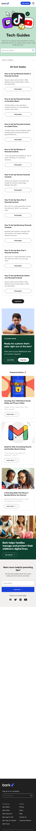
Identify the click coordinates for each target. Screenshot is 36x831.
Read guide (18, 89)
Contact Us (22, 817)
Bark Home (6, 824)
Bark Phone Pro (7, 814)
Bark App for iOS (8, 817)
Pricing (21, 807)
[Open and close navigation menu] (33, 3)
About (21, 810)
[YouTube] (25, 600)
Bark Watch (6, 807)
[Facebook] (10, 600)
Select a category (7, 60)
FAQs (20, 814)
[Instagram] (20, 600)
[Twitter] (15, 600)
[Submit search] (33, 50)
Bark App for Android (9, 820)
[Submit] (31, 796)
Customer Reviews (25, 820)
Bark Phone (6, 810)
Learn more (10, 414)
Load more (18, 301)
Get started (25, 3)
